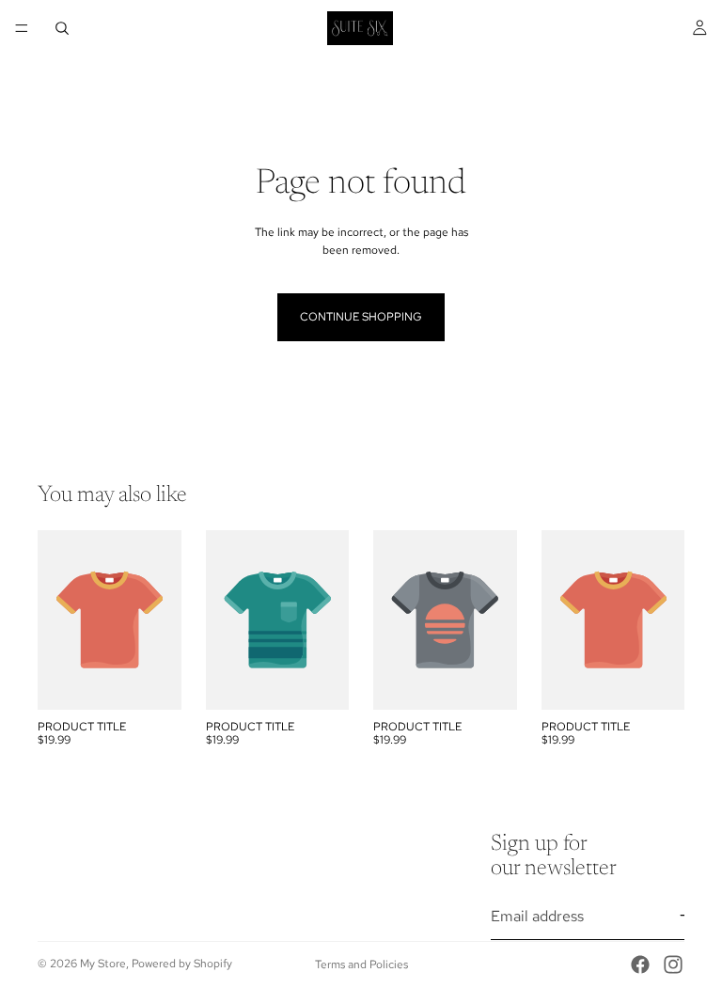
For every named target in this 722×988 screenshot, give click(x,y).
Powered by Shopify (182, 963)
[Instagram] (673, 964)
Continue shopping (361, 316)
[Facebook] (640, 964)
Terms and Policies (361, 964)
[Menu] (21, 28)
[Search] (62, 28)
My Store (103, 963)
